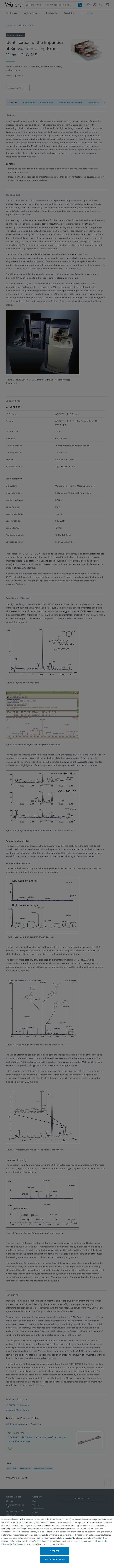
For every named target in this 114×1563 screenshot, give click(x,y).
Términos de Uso (20, 1544)
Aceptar (55, 1551)
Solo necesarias (55, 1559)
